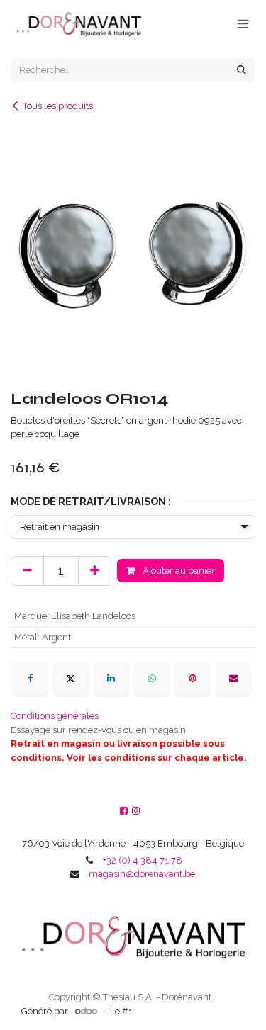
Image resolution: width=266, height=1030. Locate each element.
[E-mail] (233, 679)
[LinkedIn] (111, 679)
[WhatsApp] (152, 679)
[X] (71, 679)
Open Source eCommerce (190, 1011)
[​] (136, 811)
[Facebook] (30, 679)
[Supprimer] (27, 571)
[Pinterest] (193, 679)
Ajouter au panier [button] (177, 570)
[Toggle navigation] (243, 23)
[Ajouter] (94, 571)
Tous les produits (58, 106)
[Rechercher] (241, 70)
